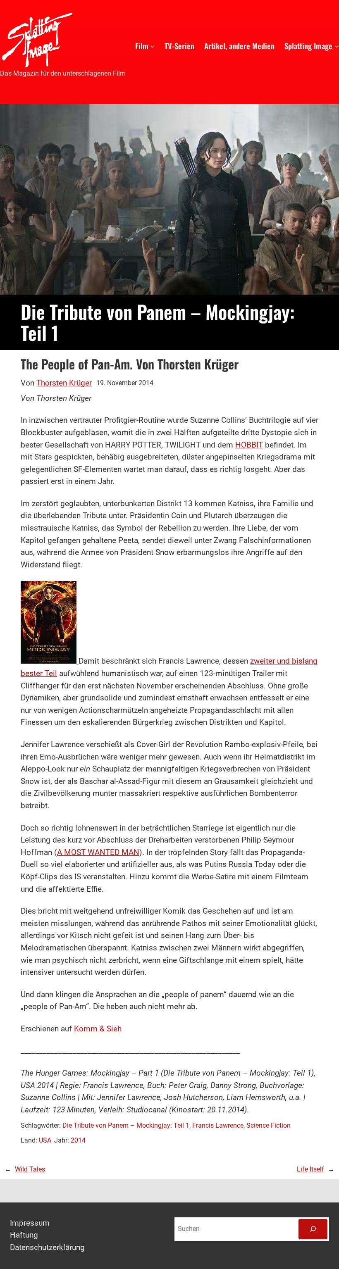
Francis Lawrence (218, 1125)
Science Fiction (268, 1125)
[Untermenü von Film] (152, 45)
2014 (78, 1140)
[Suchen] (312, 1229)
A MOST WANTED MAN (98, 852)
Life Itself (310, 1169)
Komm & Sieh (98, 1028)
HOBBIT (249, 445)
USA (45, 1140)
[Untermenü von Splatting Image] (336, 45)
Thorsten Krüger (64, 383)
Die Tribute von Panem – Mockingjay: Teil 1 (125, 1125)
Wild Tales (30, 1169)
